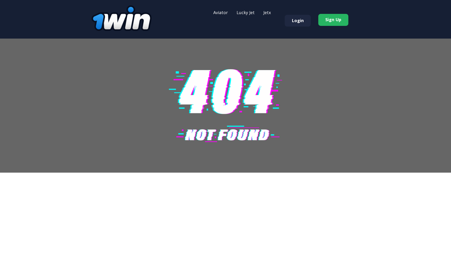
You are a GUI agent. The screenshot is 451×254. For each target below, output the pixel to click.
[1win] (122, 18)
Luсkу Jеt (246, 12)
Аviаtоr (220, 12)
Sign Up (333, 19)
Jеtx (267, 12)
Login (298, 20)
